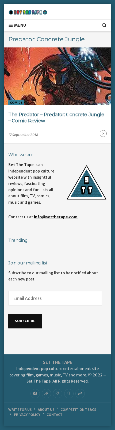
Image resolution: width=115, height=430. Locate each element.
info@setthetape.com (56, 217)
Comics (16, 103)
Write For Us (20, 410)
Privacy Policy (27, 415)
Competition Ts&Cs (78, 410)
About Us (46, 410)
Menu (20, 25)
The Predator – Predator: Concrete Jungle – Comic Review (56, 118)
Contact (55, 415)
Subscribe (25, 321)
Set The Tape (57, 362)
